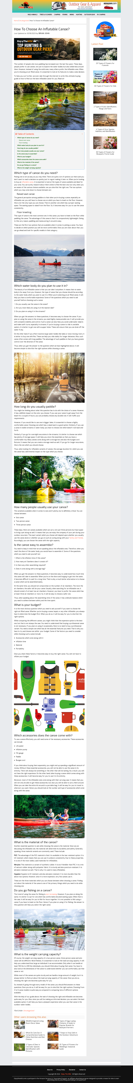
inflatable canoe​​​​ (27, 182)
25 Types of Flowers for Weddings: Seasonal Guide (68, 1046)
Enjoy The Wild (25, 5)
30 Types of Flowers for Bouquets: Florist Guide (105, 153)
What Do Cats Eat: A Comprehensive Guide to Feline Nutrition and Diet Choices (35, 1036)
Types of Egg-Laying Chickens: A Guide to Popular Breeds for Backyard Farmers (67, 1024)
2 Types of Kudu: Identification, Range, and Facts (105, 108)
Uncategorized (28, 1011)
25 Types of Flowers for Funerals (105, 64)
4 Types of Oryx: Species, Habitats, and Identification (105, 130)
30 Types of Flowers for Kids (105, 86)
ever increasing (51, 894)
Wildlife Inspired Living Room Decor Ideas (35, 1022)
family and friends (76, 538)
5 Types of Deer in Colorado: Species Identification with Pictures (33, 1047)
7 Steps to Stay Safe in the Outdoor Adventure (68, 1034)
